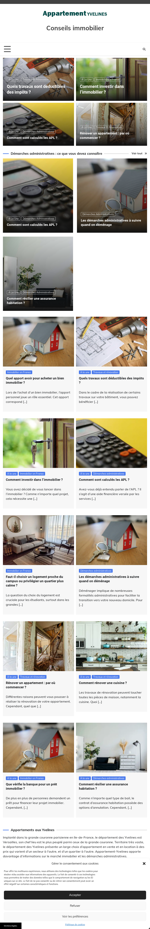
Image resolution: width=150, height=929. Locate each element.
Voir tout (137, 153)
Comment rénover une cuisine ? (103, 683)
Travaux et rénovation (36, 79)
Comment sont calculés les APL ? (32, 138)
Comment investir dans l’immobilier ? (34, 480)
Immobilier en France (108, 79)
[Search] (144, 49)
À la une (13, 79)
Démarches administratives (38, 131)
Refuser (75, 906)
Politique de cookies (75, 924)
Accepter (75, 895)
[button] (144, 864)
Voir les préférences (75, 916)
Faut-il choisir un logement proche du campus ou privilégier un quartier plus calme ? (35, 581)
